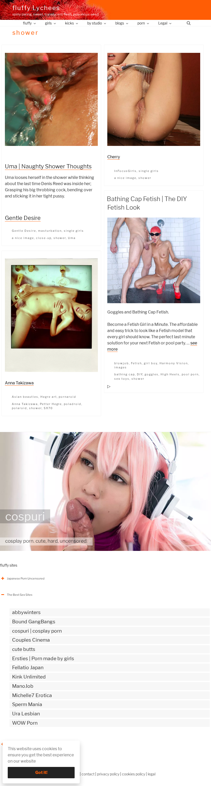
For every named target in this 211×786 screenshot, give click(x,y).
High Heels (170, 374)
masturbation (50, 231)
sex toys (121, 378)
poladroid (72, 404)
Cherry (113, 156)
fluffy (27, 23)
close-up (43, 238)
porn (141, 23)
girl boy (150, 363)
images (120, 367)
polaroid (19, 408)
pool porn (190, 374)
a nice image (23, 238)
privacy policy (108, 774)
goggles (152, 374)
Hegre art (48, 397)
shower (60, 238)
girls (48, 23)
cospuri (25, 516)
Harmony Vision (174, 363)
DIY (140, 374)
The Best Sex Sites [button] (19, 595)
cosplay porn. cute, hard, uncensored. (46, 541)
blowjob (121, 363)
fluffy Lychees (36, 8)
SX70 (48, 408)
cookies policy (133, 774)
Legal (162, 23)
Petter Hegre (51, 404)
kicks (69, 23)
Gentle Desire (23, 217)
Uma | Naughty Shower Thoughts (48, 166)
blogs (119, 23)
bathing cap (124, 374)
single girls (74, 231)
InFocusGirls (125, 171)
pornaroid (67, 397)
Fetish (136, 363)
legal (151, 774)
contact (88, 774)
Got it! (41, 772)
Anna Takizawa (19, 382)
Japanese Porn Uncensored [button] (26, 578)
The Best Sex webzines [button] (23, 744)
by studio (94, 23)
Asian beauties (25, 397)
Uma (72, 238)
